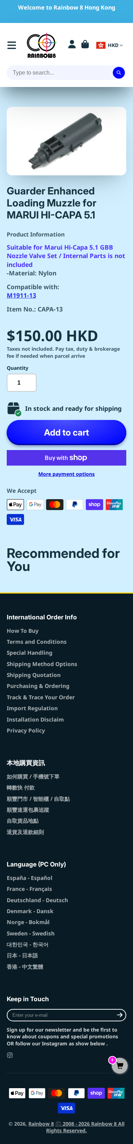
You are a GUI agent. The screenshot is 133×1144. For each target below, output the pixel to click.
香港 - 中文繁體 (25, 966)
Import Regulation (32, 708)
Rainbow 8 (41, 1123)
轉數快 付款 (21, 787)
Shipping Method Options (42, 664)
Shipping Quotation (34, 675)
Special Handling (29, 652)
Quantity (17, 367)
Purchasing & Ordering (38, 686)
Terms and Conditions (37, 642)
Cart (85, 45)
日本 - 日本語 (22, 955)
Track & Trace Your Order (41, 697)
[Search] (119, 73)
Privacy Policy (26, 730)
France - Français (29, 889)
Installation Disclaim (35, 719)
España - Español (29, 878)
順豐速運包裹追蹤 (28, 809)
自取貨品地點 (23, 820)
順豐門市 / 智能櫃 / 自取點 (38, 798)
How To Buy (23, 631)
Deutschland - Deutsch (37, 900)
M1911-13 (21, 295)
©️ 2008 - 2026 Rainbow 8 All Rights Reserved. (85, 1127)
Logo (42, 45)
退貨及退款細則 (25, 832)
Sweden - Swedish (31, 933)
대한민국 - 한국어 (28, 944)
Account (72, 45)
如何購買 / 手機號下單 (33, 776)
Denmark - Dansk (30, 911)
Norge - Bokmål (28, 922)
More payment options (66, 474)
